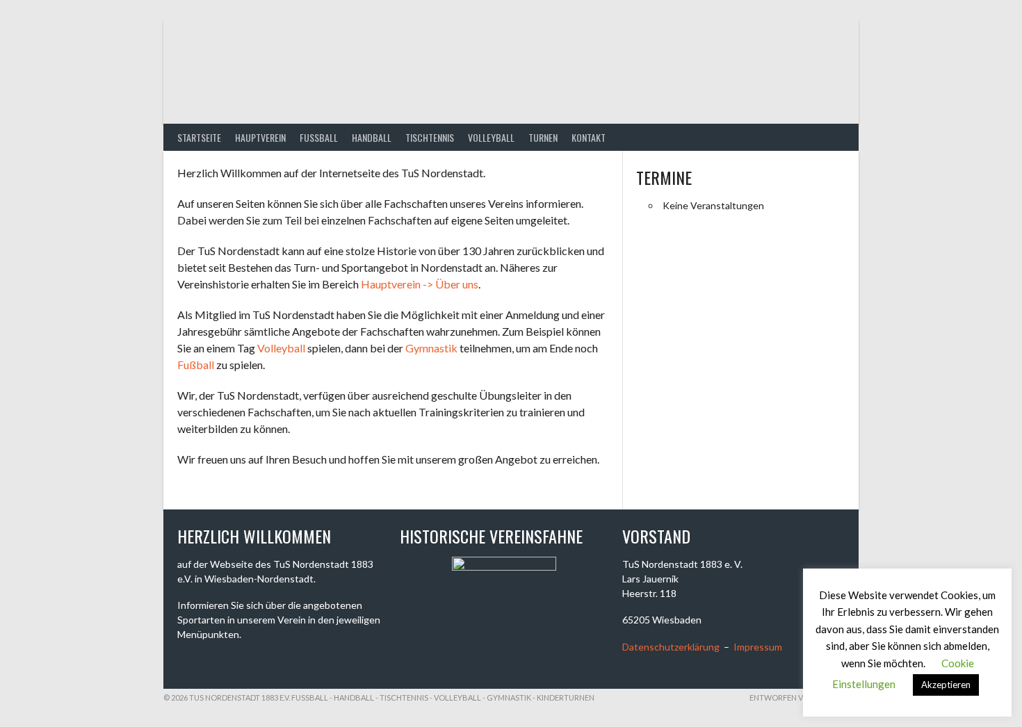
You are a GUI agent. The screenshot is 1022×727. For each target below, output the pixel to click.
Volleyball (491, 137)
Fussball (319, 137)
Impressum (757, 647)
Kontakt (588, 137)
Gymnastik (431, 347)
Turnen (543, 137)
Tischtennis (429, 137)
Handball (371, 137)
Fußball (195, 364)
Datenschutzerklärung (671, 647)
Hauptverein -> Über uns (419, 284)
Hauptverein (260, 137)
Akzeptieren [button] (946, 684)
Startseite (199, 137)
